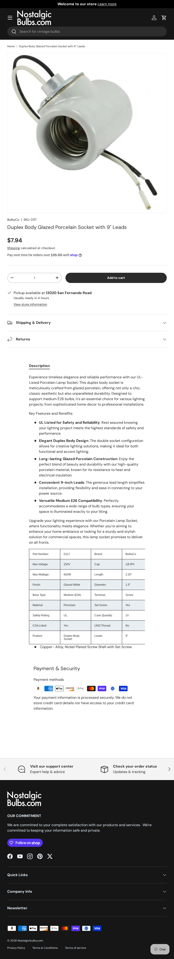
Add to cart (116, 278)
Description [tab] (39, 365)
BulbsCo (13, 220)
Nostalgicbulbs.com (30, 940)
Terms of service (75, 948)
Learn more (107, 4)
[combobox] (87, 31)
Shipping (13, 248)
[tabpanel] (87, 513)
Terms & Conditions (45, 948)
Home (11, 46)
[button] (164, 18)
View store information (30, 304)
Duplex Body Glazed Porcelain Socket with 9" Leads (52, 46)
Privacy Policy (16, 948)
